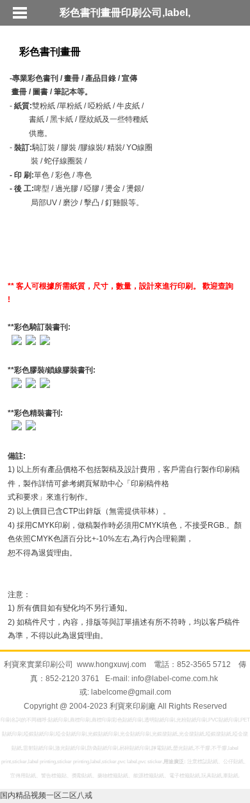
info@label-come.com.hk (174, 678)
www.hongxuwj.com (111, 664)
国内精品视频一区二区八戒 (46, 795)
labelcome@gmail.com (131, 692)
